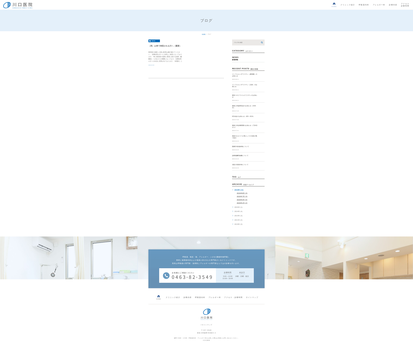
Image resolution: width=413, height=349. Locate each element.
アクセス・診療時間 (233, 297)
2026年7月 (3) (242, 196)
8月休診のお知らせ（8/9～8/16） (243, 116)
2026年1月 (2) (242, 203)
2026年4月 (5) (242, 200)
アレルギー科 (215, 297)
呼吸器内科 (200, 297)
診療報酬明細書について (240, 155)
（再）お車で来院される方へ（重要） (164, 46)
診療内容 (187, 297)
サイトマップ (252, 297)
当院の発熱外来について (240, 164)
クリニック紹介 (173, 297)
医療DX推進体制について (240, 146)
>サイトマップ (206, 325)
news (153, 41)
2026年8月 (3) (242, 193)
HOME (204, 34)
